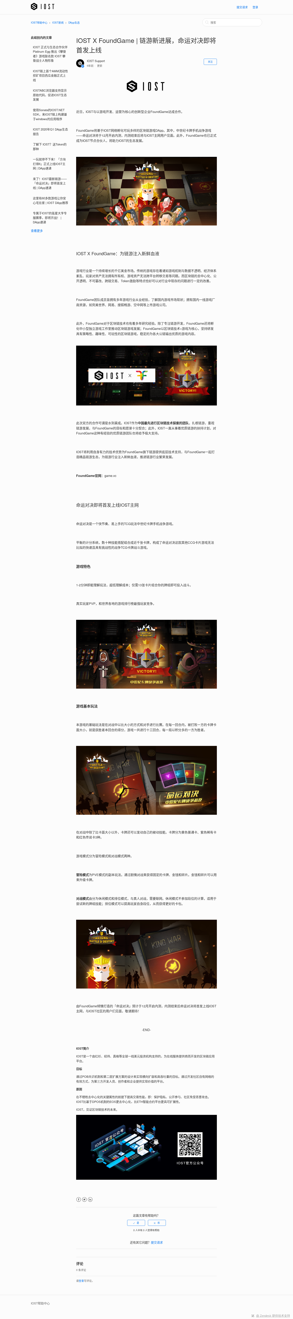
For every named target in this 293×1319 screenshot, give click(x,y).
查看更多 (37, 230)
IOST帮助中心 (39, 22)
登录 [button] (255, 7)
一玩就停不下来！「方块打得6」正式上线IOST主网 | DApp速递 (49, 163)
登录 (81, 1280)
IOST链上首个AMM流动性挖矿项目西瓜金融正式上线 (50, 75)
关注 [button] (210, 61)
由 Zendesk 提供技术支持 (273, 1315)
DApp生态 (74, 22)
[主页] (42, 9)
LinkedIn (90, 1199)
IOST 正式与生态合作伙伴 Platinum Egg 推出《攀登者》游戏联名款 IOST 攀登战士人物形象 (50, 54)
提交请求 (242, 7)
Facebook (78, 1199)
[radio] (136, 1223)
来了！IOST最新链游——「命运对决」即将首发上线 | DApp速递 (50, 183)
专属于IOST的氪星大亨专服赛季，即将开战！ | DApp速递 (50, 217)
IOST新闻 (58, 22)
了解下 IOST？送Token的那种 (50, 146)
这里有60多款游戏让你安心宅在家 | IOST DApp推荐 (50, 200)
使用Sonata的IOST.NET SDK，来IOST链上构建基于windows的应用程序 (50, 114)
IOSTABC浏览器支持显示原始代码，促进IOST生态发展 (50, 94)
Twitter (84, 1199)
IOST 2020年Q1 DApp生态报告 (50, 131)
